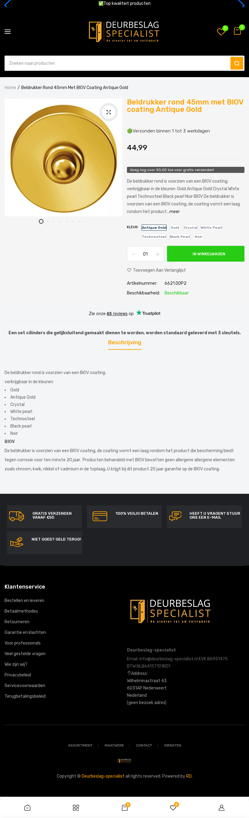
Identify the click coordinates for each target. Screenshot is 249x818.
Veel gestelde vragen (25, 653)
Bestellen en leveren (24, 600)
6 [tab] (73, 221)
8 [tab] (85, 221)
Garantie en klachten (25, 632)
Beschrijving (124, 343)
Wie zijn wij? (16, 664)
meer (174, 211)
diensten (172, 745)
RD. (189, 776)
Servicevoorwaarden (25, 685)
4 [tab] (60, 221)
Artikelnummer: (142, 283)
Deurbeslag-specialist (103, 776)
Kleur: (132, 227)
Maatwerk (114, 745)
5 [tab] (66, 221)
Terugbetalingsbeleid (25, 696)
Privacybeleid (18, 675)
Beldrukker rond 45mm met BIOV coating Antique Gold (185, 106)
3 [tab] (54, 221)
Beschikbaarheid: (143, 293)
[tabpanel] (63, 157)
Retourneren (17, 621)
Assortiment (80, 745)
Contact (144, 745)
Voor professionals (23, 643)
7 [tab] (79, 221)
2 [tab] (47, 221)
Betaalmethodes (21, 611)
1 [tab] (41, 221)
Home (10, 87)
